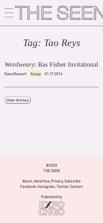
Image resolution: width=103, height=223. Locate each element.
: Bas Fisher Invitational (51, 64)
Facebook (28, 186)
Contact (76, 186)
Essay (36, 73)
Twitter (62, 186)
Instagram (46, 186)
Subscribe (72, 180)
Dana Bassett (16, 73)
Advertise (41, 180)
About (27, 180)
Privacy (57, 180)
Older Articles (17, 99)
